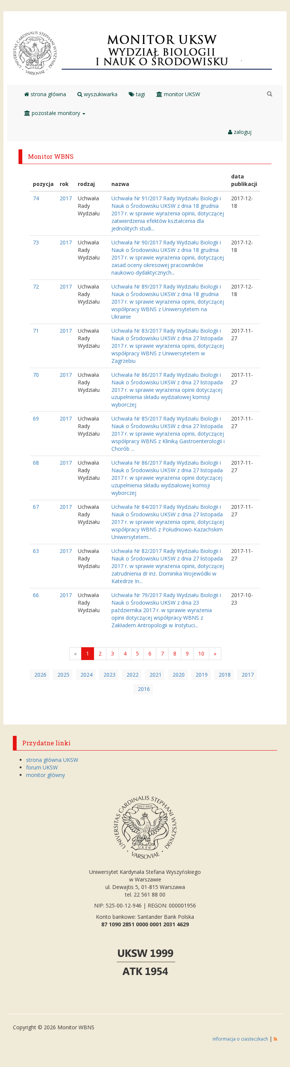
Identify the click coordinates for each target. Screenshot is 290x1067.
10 (201, 653)
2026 (40, 674)
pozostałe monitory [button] (56, 113)
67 (36, 506)
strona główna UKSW (52, 759)
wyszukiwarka (99, 94)
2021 (156, 674)
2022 (132, 674)
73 (36, 242)
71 (36, 330)
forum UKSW (42, 767)
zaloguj (241, 131)
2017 (66, 198)
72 (36, 286)
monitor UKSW (181, 94)
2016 (144, 688)
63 (36, 550)
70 (36, 374)
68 (36, 462)
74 (36, 198)
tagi (139, 94)
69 (36, 418)
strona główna (47, 94)
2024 (86, 674)
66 (36, 595)
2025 (63, 674)
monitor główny (45, 774)
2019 (202, 674)
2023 (109, 674)
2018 (225, 674)
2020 (179, 674)
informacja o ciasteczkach (241, 1039)
